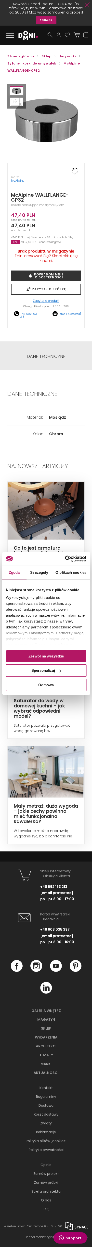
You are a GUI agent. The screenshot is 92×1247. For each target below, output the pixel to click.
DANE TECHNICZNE (46, 356)
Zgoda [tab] (14, 572)
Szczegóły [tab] (39, 572)
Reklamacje (46, 1132)
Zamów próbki (46, 1182)
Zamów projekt (46, 1173)
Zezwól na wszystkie (46, 656)
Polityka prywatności (46, 1149)
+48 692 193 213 (28, 315)
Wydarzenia (46, 1037)
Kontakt (46, 1087)
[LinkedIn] (46, 992)
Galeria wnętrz (46, 1010)
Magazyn (46, 1019)
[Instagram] (36, 970)
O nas (46, 1200)
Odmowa (46, 685)
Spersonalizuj (43, 670)
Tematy (46, 1055)
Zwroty (46, 1123)
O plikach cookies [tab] (70, 572)
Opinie (46, 1164)
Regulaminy (46, 1096)
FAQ (46, 1209)
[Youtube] (56, 970)
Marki (46, 1063)
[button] (16, 90)
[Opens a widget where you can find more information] (70, 1238)
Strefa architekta (46, 1191)
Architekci (46, 1046)
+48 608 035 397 (55, 929)
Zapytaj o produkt (46, 301)
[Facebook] (17, 970)
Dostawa (46, 1105)
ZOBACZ (46, 20)
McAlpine (18, 180)
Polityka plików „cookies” (46, 1140)
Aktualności (46, 1072)
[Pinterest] (75, 970)
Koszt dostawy (46, 1114)
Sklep (46, 1028)
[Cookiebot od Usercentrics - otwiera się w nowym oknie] (65, 559)
